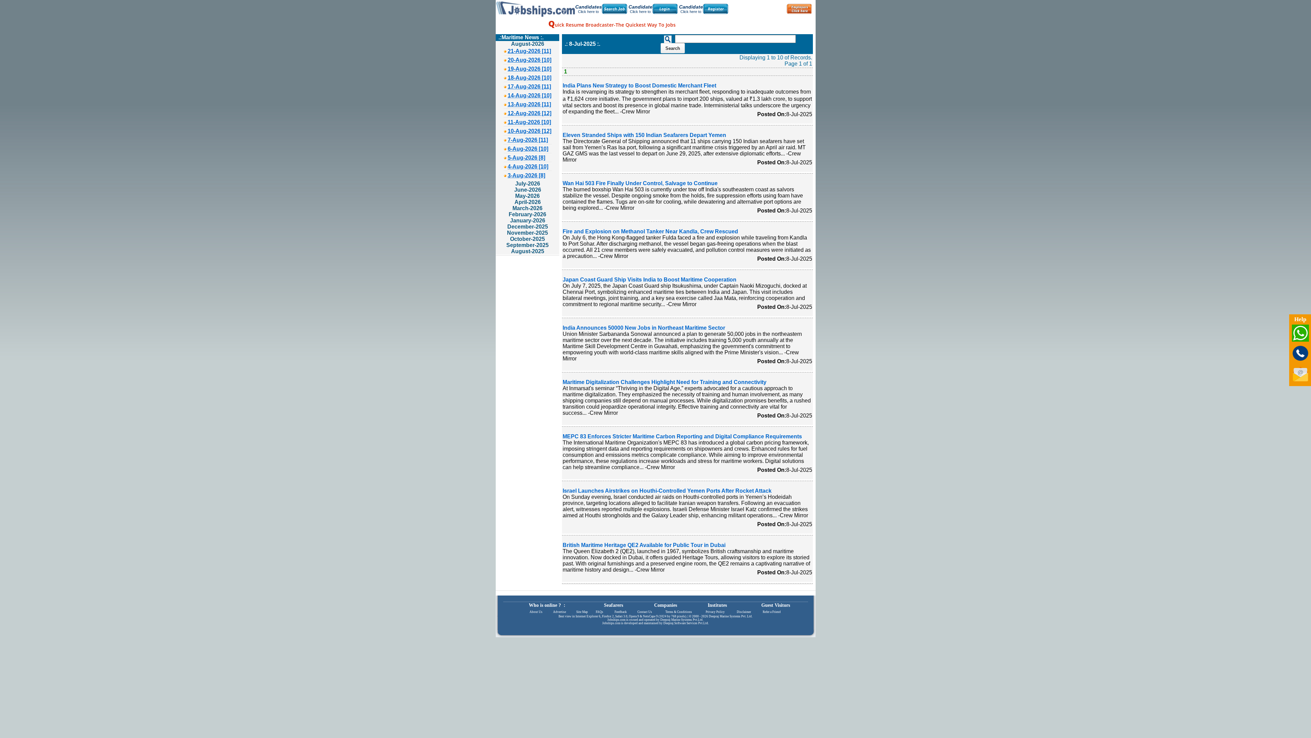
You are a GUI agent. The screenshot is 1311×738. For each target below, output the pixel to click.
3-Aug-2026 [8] (526, 175)
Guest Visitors (775, 605)
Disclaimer (744, 612)
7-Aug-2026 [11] (528, 140)
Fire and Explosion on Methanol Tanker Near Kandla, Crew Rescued (650, 231)
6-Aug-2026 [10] (528, 149)
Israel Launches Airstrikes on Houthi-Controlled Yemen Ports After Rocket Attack (667, 491)
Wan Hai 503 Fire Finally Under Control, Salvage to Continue (640, 183)
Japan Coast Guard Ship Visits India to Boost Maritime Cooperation (649, 280)
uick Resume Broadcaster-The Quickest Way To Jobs (612, 25)
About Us (536, 612)
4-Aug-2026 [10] (528, 166)
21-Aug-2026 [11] (529, 51)
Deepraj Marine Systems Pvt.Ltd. (681, 619)
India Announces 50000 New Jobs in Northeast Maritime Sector (644, 328)
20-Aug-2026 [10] (529, 60)
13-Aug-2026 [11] (529, 104)
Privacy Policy (715, 612)
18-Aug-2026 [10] (529, 78)
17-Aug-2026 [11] (529, 87)
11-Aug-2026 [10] (529, 122)
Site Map (582, 612)
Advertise (559, 612)
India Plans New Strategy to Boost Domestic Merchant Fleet (639, 85)
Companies (665, 605)
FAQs (599, 612)
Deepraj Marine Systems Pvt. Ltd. (730, 616)
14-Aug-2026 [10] (529, 95)
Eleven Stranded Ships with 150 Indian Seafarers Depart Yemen (644, 135)
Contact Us (644, 612)
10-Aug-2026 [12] (529, 131)
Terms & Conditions (678, 612)
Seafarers (613, 605)
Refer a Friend (772, 612)
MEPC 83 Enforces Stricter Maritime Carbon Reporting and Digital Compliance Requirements (682, 436)
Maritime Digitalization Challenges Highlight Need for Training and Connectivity (664, 382)
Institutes (717, 605)
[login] (665, 9)
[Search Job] (614, 9)
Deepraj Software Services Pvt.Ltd (685, 623)
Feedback (621, 612)
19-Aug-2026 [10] (529, 69)
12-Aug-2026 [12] (529, 113)
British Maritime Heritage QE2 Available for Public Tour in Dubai (644, 545)
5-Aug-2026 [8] (526, 158)
